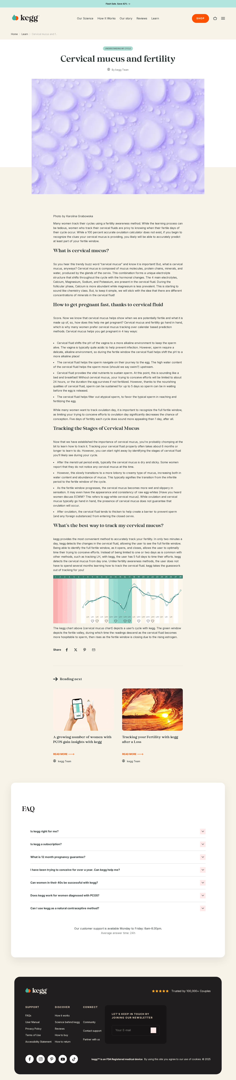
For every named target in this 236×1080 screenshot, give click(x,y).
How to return (62, 1041)
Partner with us (91, 1039)
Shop (200, 18)
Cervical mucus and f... (44, 34)
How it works (62, 1015)
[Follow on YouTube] (62, 1059)
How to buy (61, 1035)
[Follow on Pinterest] (51, 1059)
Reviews (141, 18)
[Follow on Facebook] (29, 1059)
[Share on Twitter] (75, 649)
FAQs (28, 1015)
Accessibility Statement (38, 1041)
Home (14, 34)
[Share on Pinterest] (84, 649)
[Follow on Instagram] (40, 1059)
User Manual (32, 1022)
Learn (155, 18)
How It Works (106, 18)
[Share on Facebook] (66, 649)
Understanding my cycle (118, 48)
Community (89, 1022)
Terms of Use (33, 1035)
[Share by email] (93, 649)
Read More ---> (64, 754)
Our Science (85, 18)
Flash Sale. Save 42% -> (118, 3)
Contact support (92, 1030)
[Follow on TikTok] (74, 1059)
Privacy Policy (33, 1028)
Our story (126, 18)
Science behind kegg (67, 1022)
